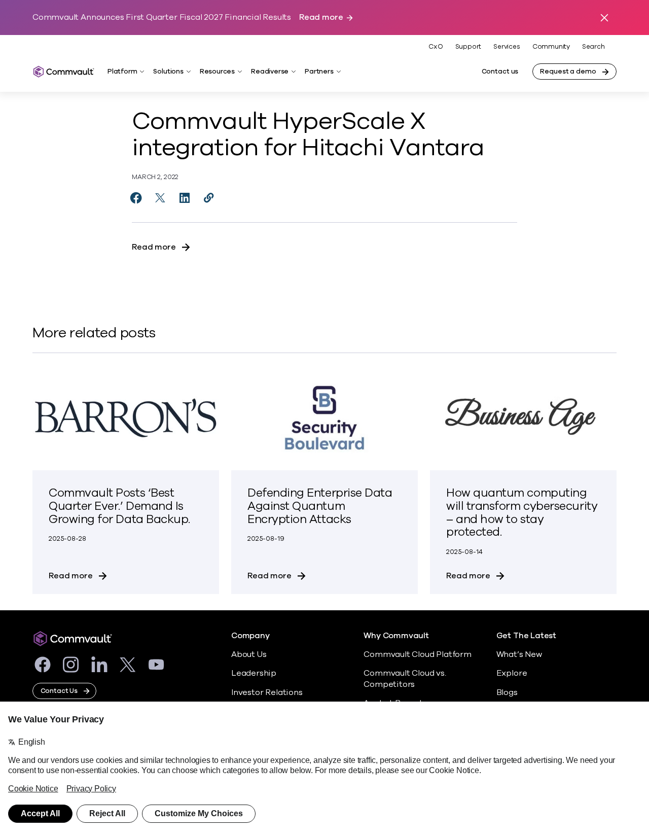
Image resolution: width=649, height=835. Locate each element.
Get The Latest (526, 636)
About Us (248, 654)
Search (593, 47)
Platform (122, 71)
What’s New (519, 654)
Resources (217, 71)
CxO (435, 46)
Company (250, 636)
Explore (511, 673)
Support (468, 46)
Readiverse (270, 71)
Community (551, 46)
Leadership (253, 673)
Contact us (500, 71)
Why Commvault (396, 636)
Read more (321, 17)
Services (506, 46)
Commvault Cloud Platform (417, 654)
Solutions (168, 71)
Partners (319, 71)
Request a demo (568, 71)
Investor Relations (267, 692)
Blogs (507, 692)
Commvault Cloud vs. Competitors (405, 678)
